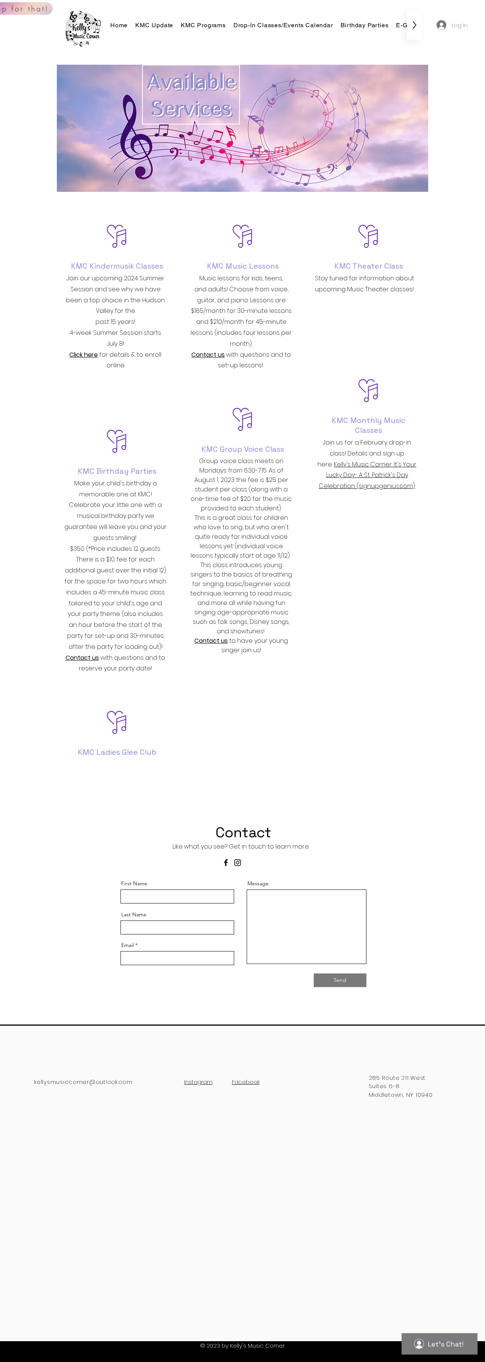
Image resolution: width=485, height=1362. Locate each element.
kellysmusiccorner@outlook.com (83, 1082)
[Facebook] (225, 862)
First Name (134, 883)
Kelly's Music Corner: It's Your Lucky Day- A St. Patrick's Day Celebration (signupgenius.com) (367, 475)
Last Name (134, 914)
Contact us (208, 354)
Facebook (246, 1082)
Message (258, 883)
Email (127, 945)
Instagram (198, 1082)
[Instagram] (237, 862)
